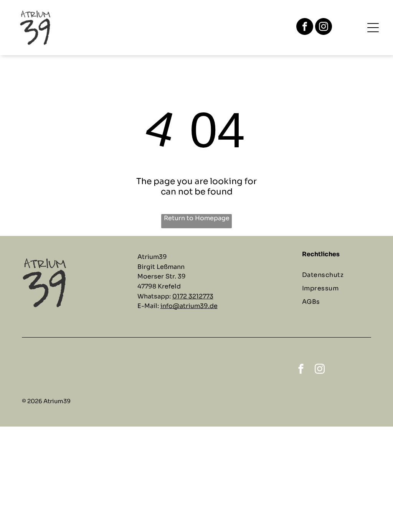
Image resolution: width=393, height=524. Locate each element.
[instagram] (323, 27)
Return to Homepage (197, 218)
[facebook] (304, 27)
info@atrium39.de (189, 306)
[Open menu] (373, 27)
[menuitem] (340, 275)
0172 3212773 (192, 296)
